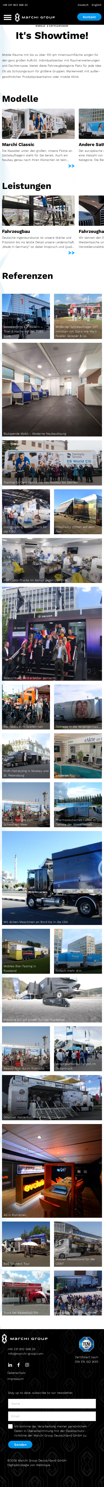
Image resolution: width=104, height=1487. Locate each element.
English (96, 5)
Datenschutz (16, 1373)
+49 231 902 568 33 (15, 5)
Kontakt (89, 17)
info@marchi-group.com (25, 1353)
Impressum (15, 1379)
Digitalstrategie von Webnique (28, 1465)
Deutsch (83, 5)
